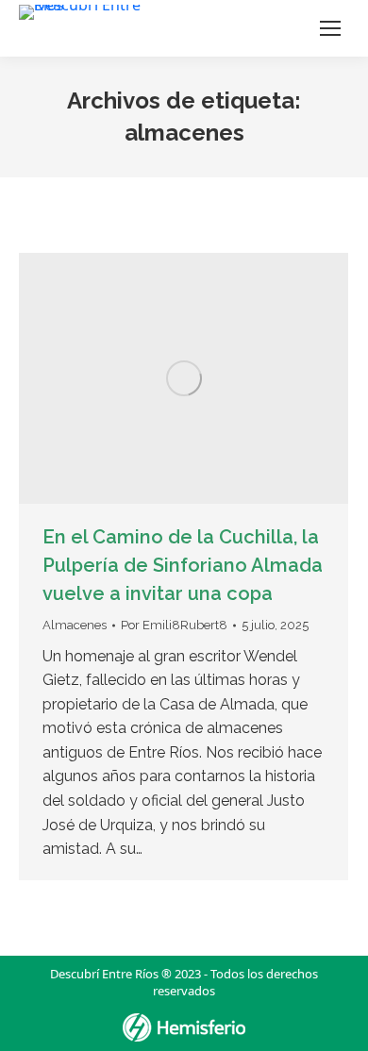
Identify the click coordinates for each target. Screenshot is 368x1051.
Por (174, 625)
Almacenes (74, 625)
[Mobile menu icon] (330, 28)
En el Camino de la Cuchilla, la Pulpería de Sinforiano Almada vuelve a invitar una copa (182, 565)
